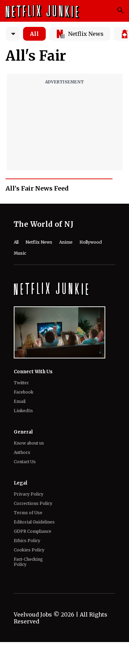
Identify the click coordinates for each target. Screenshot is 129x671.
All (34, 33)
